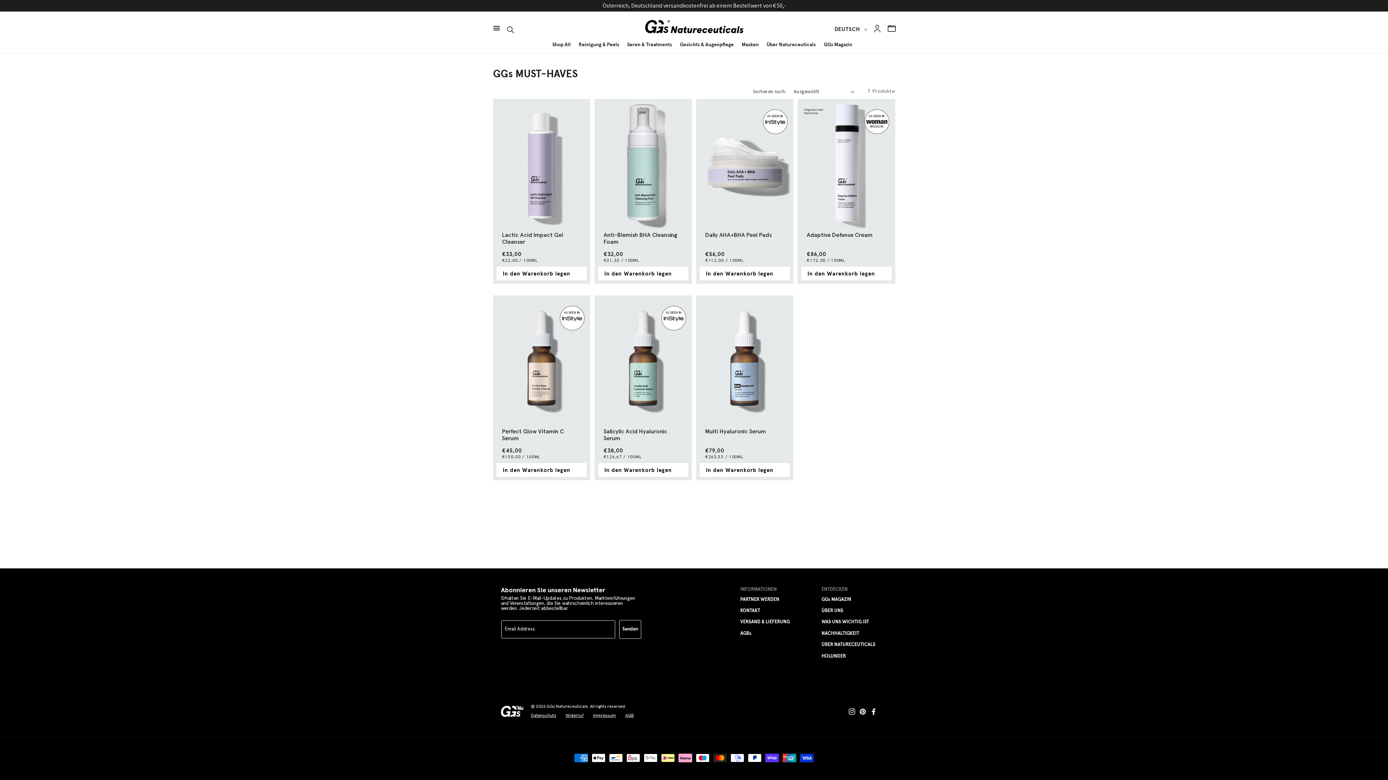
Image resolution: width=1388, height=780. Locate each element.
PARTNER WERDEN (759, 599)
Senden (630, 629)
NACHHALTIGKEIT (840, 633)
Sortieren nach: (770, 91)
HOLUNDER (834, 656)
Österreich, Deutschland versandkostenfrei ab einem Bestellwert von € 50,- (694, 5)
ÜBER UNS (832, 610)
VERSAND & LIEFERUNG (765, 622)
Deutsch (847, 29)
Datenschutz (543, 715)
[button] (497, 24)
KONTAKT (750, 610)
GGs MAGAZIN (836, 599)
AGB (629, 715)
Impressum (604, 715)
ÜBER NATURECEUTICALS (848, 644)
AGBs (745, 633)
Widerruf (575, 715)
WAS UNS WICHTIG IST (845, 622)
